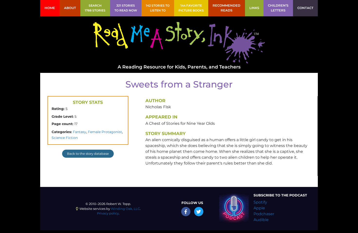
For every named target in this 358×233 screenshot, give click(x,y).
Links (254, 8)
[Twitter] (198, 211)
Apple (259, 208)
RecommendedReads (226, 8)
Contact (305, 8)
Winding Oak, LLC (125, 209)
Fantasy (79, 132)
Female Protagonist (105, 132)
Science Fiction (65, 138)
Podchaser (264, 214)
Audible (261, 219)
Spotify (260, 202)
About (70, 8)
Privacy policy (108, 213)
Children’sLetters (278, 8)
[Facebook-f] (185, 211)
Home (50, 8)
